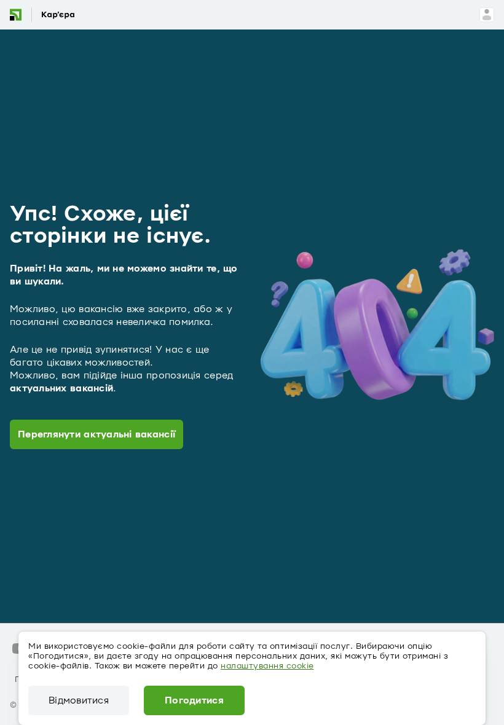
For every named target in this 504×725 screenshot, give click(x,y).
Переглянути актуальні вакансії (96, 434)
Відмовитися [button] (79, 700)
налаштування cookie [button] (267, 666)
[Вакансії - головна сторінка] (51, 14)
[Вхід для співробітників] (486, 14)
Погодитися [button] (194, 700)
